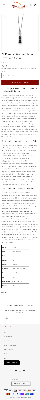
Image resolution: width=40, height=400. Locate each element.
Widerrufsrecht (8, 349)
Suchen (6, 358)
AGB (5, 332)
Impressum (7, 341)
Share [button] (5, 292)
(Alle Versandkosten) (31, 68)
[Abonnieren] (34, 318)
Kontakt (6, 354)
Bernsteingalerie (17, 397)
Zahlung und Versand (10, 345)
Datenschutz (8, 336)
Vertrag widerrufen (12, 362)
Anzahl (3, 72)
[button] (4, 5)
